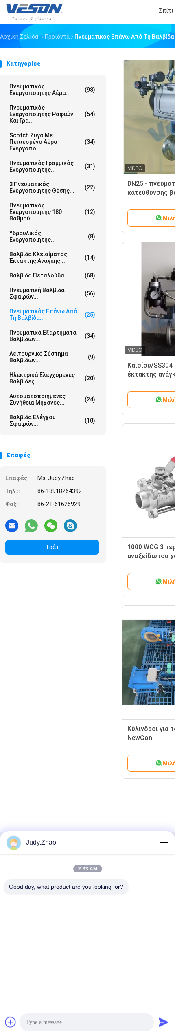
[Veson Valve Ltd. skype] (70, 525)
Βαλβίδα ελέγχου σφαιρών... (52, 420)
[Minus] (163, 843)
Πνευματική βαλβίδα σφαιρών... (52, 293)
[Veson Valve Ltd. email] (11, 525)
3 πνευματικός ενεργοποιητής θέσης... (52, 187)
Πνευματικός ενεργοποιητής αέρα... (52, 89)
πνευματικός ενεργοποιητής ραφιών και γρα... (52, 114)
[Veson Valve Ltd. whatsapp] (31, 525)
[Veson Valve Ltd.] (36, 12)
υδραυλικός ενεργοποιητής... (52, 236)
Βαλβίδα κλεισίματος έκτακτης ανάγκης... (52, 257)
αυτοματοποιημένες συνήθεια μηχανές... (52, 399)
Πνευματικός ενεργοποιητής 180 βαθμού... (52, 212)
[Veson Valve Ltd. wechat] (50, 525)
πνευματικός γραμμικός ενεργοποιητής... (52, 166)
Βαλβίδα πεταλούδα (52, 275)
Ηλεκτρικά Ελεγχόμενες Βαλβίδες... (52, 378)
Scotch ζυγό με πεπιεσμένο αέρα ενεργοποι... (52, 142)
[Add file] (10, 1022)
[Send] (163, 1022)
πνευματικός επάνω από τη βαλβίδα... (52, 314)
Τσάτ (52, 547)
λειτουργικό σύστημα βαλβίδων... (52, 356)
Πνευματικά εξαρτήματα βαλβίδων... (52, 335)
